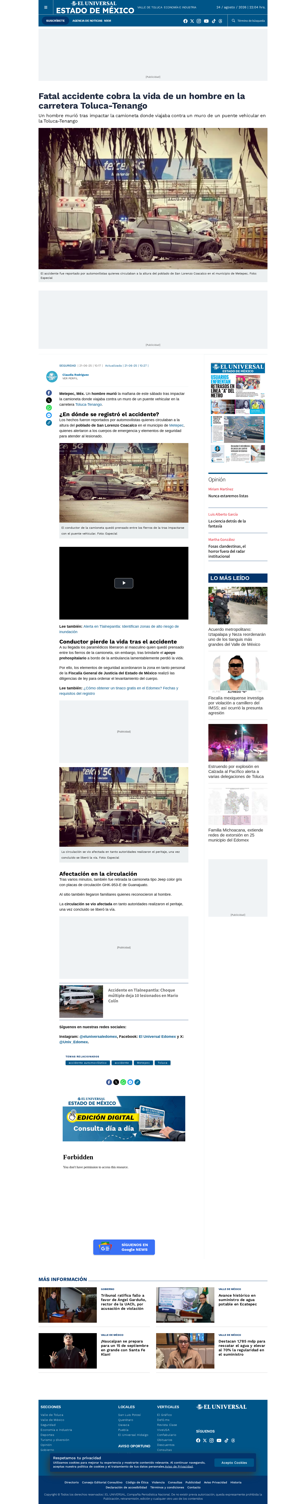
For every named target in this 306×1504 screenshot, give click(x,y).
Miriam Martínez (220, 489)
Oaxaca (123, 1424)
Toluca (163, 1062)
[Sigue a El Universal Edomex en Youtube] (207, 22)
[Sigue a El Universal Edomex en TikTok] (215, 22)
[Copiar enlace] (49, 423)
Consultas (164, 1449)
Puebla (123, 1429)
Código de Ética (137, 1482)
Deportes (47, 1434)
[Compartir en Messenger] (49, 415)
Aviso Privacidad (215, 1482)
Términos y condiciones (167, 1487)
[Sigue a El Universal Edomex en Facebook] (186, 22)
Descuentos (166, 1444)
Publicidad (193, 1482)
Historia (235, 1482)
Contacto (193, 1487)
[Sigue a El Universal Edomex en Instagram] (200, 22)
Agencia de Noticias (87, 20)
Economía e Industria (180, 7)
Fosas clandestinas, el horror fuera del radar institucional (227, 551)
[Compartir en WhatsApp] (49, 408)
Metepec (176, 425)
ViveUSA (163, 1429)
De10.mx (163, 1419)
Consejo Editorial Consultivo (102, 1482)
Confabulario (166, 1434)
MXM (107, 20)
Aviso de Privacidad (179, 1466)
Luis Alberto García (223, 514)
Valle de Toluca (149, 7)
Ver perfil (70, 378)
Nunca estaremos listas (228, 495)
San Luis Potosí (129, 1414)
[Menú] (46, 7)
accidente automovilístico (88, 1062)
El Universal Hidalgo (133, 1434)
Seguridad (67, 365)
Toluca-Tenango (88, 404)
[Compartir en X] (49, 400)
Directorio (72, 1482)
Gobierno (47, 1449)
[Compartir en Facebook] (49, 393)
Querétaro (125, 1419)
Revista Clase (167, 1424)
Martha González (221, 539)
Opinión (216, 479)
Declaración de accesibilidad (126, 1487)
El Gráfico (164, 1414)
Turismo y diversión (55, 1439)
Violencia (158, 1482)
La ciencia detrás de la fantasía (227, 523)
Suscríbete (55, 20)
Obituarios (164, 1439)
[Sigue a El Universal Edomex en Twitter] (193, 22)
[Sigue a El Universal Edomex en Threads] (221, 22)
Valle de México (52, 1419)
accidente (122, 1062)
